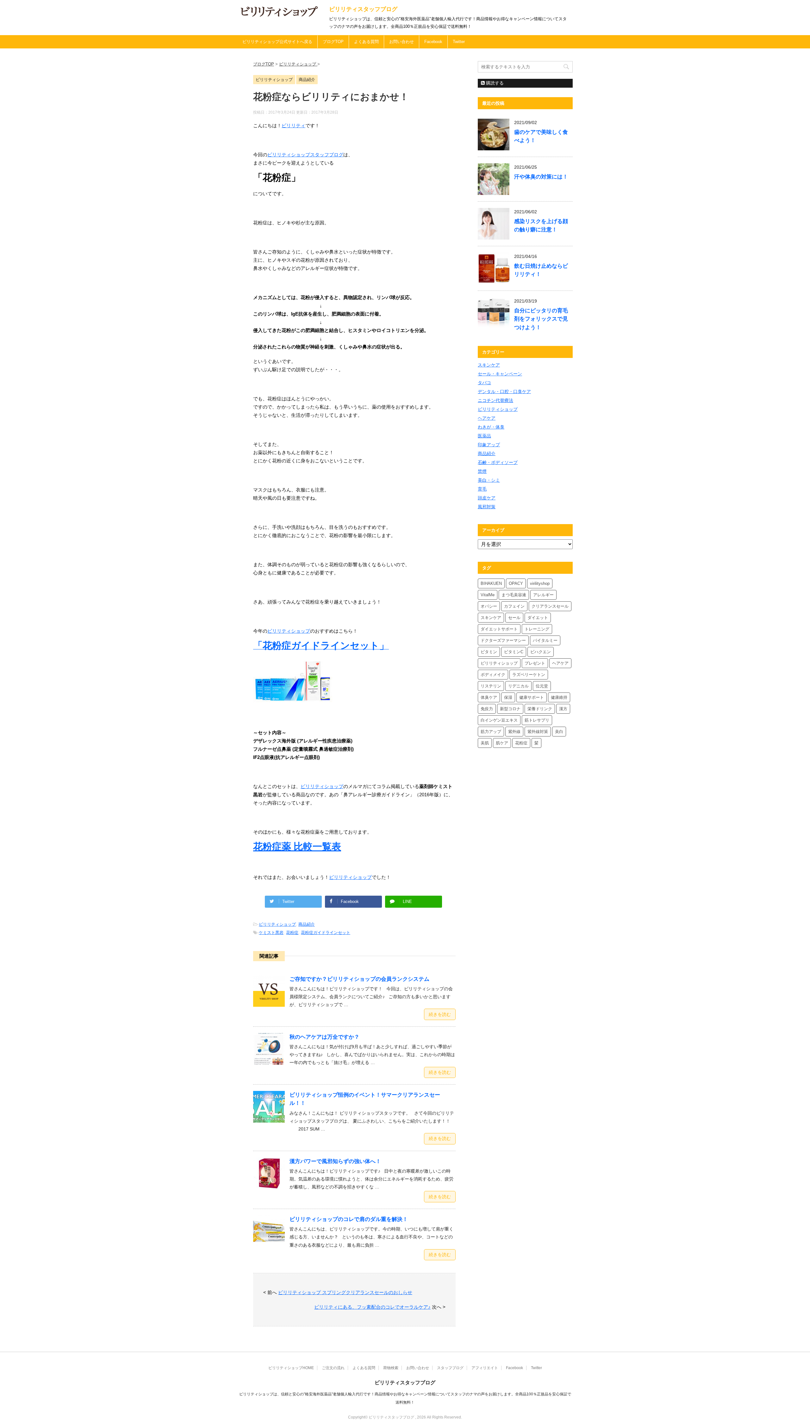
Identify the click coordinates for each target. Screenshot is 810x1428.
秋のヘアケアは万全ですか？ (324, 1037)
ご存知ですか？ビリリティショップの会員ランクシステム (359, 979)
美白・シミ (489, 480)
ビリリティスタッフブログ (363, 9)
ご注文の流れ (333, 1368)
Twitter (459, 41)
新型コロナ (510, 708)
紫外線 (514, 731)
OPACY (516, 583)
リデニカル (518, 686)
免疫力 (487, 708)
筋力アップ (491, 731)
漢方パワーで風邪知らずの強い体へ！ (335, 1161)
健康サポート (531, 697)
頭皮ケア (486, 497)
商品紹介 (306, 924)
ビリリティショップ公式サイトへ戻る (277, 41)
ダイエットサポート (499, 629)
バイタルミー (545, 640)
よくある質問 (366, 41)
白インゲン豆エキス (499, 720)
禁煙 (482, 471)
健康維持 (559, 697)
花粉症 (292, 932)
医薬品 (484, 435)
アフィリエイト (484, 1368)
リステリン (491, 686)
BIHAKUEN (491, 583)
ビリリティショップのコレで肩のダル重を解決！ (349, 1219)
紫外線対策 (537, 731)
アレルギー (543, 594)
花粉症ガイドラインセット (325, 932)
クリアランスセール (550, 606)
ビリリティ (293, 125)
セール (514, 617)
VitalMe (488, 594)
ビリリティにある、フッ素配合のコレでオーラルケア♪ (372, 1307)
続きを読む (440, 1014)
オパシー (489, 606)
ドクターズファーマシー (503, 640)
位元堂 (542, 686)
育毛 (482, 489)
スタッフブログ (450, 1368)
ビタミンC (513, 651)
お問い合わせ (401, 41)
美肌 (485, 743)
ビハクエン (540, 651)
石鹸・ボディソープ (498, 462)
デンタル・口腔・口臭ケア (504, 391)
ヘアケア (486, 418)
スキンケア (489, 364)
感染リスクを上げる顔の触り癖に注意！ (541, 225)
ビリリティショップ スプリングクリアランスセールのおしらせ (345, 1292)
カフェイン (514, 606)
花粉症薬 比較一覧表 (297, 846)
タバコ (484, 382)
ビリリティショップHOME (291, 1368)
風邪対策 (486, 506)
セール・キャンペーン (500, 373)
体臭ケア (489, 697)
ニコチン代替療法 (495, 400)
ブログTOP (333, 41)
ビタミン (489, 651)
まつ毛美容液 (514, 594)
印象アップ (489, 444)
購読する (494, 82)
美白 (559, 731)
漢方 (563, 708)
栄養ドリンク (539, 708)
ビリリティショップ (288, 631)
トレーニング (537, 629)
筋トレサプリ (537, 720)
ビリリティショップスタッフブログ (305, 154)
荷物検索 (390, 1368)
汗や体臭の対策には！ (541, 177)
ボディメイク (493, 674)
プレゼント (535, 663)
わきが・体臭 (491, 426)
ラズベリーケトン (528, 674)
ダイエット (537, 617)
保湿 (508, 697)
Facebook (433, 41)
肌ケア (502, 743)
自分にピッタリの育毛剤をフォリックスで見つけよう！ (541, 319)
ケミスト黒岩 (271, 932)
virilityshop (540, 583)
